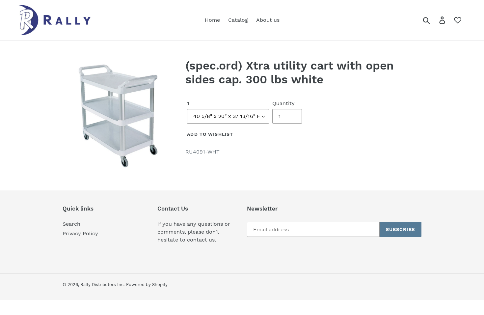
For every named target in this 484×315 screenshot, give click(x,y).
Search (71, 224)
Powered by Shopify (147, 284)
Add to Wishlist (210, 134)
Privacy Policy (80, 233)
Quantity (283, 103)
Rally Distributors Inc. (102, 284)
